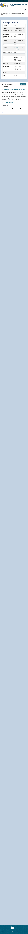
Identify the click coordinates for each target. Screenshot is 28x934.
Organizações (6, 13)
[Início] (1, 13)
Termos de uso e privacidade (20, 931)
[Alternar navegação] (25, 10)
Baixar (24, 84)
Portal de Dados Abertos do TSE (18, 5)
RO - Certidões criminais (6, 14)
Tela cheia (16, 109)
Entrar (25, 1)
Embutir (23, 109)
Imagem (6, 105)
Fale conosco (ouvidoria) (7, 931)
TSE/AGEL (12, 13)
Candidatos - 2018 (20, 13)
